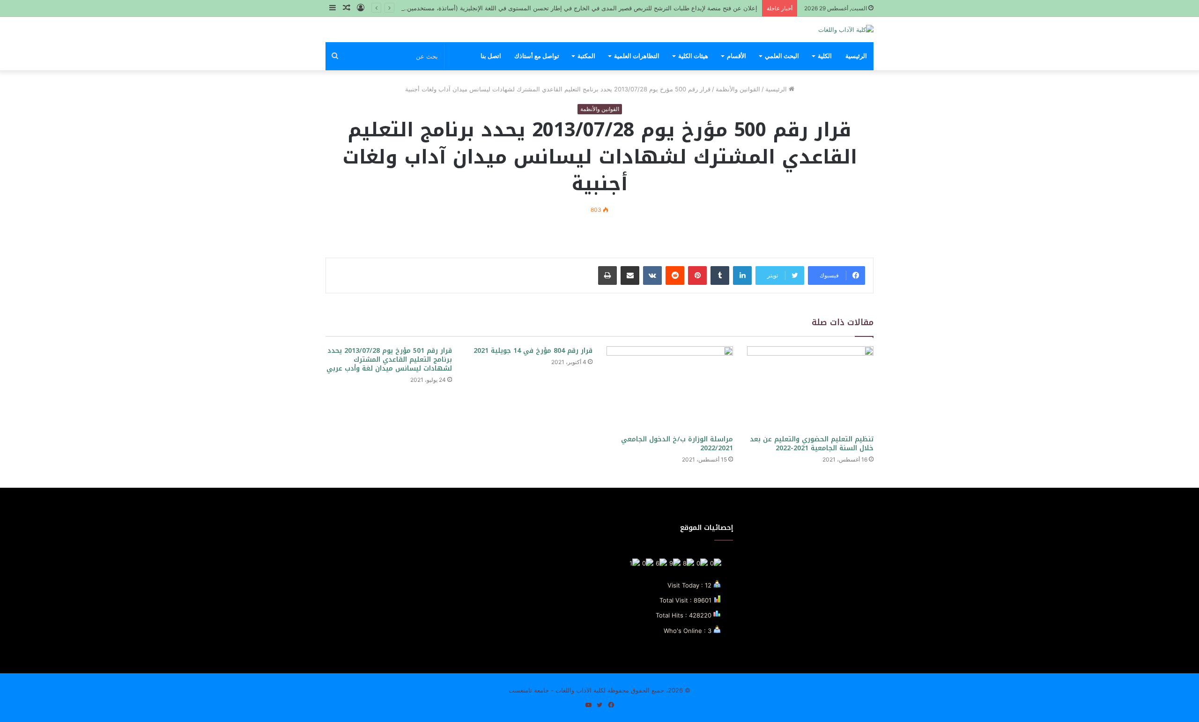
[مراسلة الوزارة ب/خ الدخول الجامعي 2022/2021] (670, 388)
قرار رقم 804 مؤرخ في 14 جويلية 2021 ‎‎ (531, 350)
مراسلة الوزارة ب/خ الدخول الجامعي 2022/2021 (677, 443)
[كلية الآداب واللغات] (845, 29)
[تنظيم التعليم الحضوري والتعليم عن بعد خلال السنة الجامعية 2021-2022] (810, 388)
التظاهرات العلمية (636, 56)
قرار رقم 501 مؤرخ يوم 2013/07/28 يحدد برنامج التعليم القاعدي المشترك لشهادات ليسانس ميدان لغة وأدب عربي (389, 359)
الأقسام (736, 56)
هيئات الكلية (693, 56)
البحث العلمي (782, 56)
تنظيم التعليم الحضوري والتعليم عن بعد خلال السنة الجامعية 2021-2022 (811, 443)
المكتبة (586, 56)
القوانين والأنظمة (738, 89)
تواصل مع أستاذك (536, 56)
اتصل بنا (491, 56)
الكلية (825, 56)
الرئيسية (856, 56)
